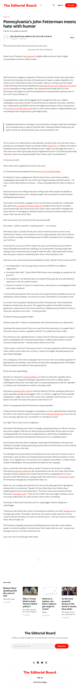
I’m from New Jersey (66, 477)
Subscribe (71, 5)
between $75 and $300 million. (49, 171)
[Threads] (46, 663)
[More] (41, 5)
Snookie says (68, 511)
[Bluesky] (42, 663)
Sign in (60, 5)
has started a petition (20, 471)
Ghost (44, 682)
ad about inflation (30, 377)
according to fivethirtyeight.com (29, 206)
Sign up (40, 678)
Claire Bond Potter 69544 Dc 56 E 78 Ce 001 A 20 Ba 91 (31, 36)
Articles (6, 17)
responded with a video (21, 391)
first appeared (28, 56)
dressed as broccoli (55, 414)
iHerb (9, 154)
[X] (34, 663)
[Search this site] (53, 5)
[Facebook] (38, 663)
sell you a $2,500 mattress (19, 108)
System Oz (52, 146)
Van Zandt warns (19, 494)
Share (72, 37)
